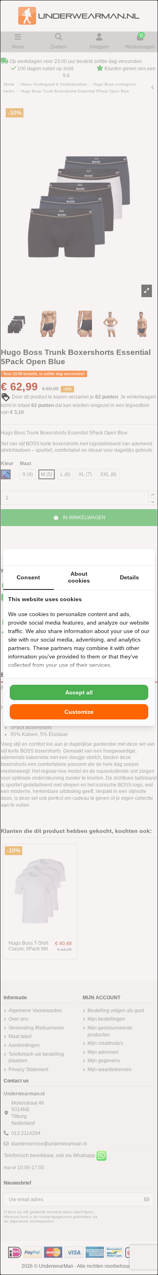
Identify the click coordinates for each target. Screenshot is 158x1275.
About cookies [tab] (79, 577)
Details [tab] (129, 577)
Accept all (79, 692)
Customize (79, 712)
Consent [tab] (28, 577)
